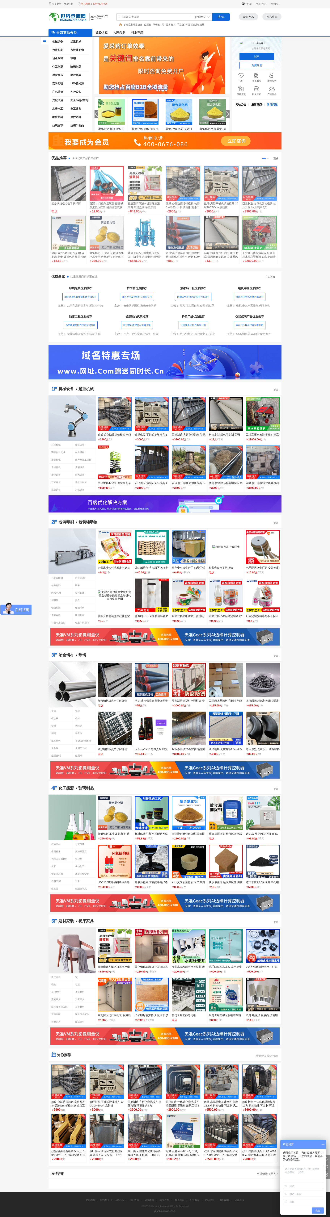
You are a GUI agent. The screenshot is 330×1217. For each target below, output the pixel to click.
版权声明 (164, 1199)
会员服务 (179, 1199)
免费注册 (68, 3)
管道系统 (56, 1014)
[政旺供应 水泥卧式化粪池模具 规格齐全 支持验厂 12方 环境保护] (107, 1131)
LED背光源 (77, 83)
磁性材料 (56, 740)
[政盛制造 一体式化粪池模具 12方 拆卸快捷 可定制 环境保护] (259, 1081)
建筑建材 (79, 1021)
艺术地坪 (150, 24)
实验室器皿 (81, 851)
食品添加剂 (57, 873)
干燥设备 (56, 467)
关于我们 (104, 1199)
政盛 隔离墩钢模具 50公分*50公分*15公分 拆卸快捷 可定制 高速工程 (68, 1155)
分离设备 (79, 474)
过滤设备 (56, 482)
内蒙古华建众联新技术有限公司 (193, 296)
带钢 (73, 58)
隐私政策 (149, 1199)
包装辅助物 (77, 49)
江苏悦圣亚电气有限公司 (193, 325)
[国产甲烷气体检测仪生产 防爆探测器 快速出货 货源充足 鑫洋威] (145, 233)
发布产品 (248, 16)
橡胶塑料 (57, 117)
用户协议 (134, 1199)
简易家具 (56, 1021)
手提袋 (160, 24)
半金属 (78, 733)
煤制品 (54, 888)
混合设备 (56, 489)
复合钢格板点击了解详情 (112, 700)
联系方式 (119, 1199)
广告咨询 (270, 277)
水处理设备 (81, 482)
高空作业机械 (58, 452)
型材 (53, 726)
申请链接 (262, 1173)
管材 (77, 711)
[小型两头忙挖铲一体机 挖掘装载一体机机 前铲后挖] (107, 233)
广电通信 (57, 91)
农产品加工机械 (83, 459)
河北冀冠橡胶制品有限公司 (137, 325)
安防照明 (57, 83)
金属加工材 (81, 748)
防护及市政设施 (59, 1007)
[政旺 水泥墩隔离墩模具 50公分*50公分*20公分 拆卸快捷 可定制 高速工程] (221, 1131)
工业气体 (79, 844)
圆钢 (53, 733)
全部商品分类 (67, 32)
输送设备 (79, 445)
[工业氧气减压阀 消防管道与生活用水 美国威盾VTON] (259, 233)
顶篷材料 (79, 992)
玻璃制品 (75, 66)
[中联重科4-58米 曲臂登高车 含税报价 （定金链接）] (68, 183)
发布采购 (272, 16)
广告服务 (194, 1199)
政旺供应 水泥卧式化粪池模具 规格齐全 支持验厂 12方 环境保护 (106, 1155)
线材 (77, 718)
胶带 (77, 585)
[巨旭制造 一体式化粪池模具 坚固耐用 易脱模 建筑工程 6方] (183, 1081)
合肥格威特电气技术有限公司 (80, 325)
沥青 (77, 881)
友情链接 (58, 1173)
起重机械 (75, 41)
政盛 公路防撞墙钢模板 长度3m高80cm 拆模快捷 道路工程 (68, 1105)
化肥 (53, 866)
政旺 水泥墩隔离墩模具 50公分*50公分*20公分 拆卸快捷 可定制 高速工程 (221, 1155)
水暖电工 (57, 108)
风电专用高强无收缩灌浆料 (225, 1015)
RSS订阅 (225, 1199)
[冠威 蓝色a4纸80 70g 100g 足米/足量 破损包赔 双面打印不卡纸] (183, 1131)
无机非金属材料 (59, 859)
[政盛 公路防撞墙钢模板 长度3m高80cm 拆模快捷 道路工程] (212, 111)
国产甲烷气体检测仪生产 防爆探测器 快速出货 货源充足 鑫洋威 (144, 256)
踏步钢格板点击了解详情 (112, 749)
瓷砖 (53, 984)
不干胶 (136, 24)
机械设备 (57, 41)
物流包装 (56, 607)
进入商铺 (68, 268)
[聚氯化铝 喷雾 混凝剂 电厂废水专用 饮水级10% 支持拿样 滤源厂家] (145, 111)
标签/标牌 (80, 578)
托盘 (77, 600)
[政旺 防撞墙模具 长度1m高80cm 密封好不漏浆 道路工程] (259, 1131)
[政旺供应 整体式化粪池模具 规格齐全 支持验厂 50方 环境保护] (145, 1131)
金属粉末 (56, 851)
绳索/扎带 (56, 593)
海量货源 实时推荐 (267, 1055)
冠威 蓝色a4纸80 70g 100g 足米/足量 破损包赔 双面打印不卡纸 (183, 1155)
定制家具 (56, 999)
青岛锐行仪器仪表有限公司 (249, 325)
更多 (276, 158)
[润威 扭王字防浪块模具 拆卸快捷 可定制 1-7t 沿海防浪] (68, 233)
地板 (77, 984)
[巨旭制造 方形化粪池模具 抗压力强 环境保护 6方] (145, 1081)
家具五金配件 (82, 1014)
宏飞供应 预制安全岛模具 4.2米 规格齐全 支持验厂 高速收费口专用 (182, 207)
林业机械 (79, 452)
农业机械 (56, 459)
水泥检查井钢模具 (175, 24)
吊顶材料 (56, 992)
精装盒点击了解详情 (221, 567)
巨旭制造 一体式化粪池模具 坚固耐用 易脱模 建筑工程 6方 (182, 1105)
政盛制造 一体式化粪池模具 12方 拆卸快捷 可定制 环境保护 (258, 1105)
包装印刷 (57, 49)
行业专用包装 (58, 622)
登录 (257, 56)
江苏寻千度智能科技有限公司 (137, 296)
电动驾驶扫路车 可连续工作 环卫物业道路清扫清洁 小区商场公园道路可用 (106, 207)
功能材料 (79, 1007)
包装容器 (56, 615)
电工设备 (75, 108)
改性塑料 (75, 117)
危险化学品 (81, 888)
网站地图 (209, 1199)
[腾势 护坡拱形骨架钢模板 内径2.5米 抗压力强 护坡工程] (259, 183)
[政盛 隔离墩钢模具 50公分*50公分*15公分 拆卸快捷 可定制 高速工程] (68, 1131)
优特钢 (78, 726)
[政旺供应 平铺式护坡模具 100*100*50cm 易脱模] (107, 1081)
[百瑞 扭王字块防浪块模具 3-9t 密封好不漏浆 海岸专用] (221, 183)
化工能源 (57, 66)
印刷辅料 (79, 607)
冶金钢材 (57, 58)
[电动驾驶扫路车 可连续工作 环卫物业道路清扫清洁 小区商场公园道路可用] (107, 183)
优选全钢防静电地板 (184, 1015)
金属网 (78, 755)
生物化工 (79, 866)
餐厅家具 (75, 75)
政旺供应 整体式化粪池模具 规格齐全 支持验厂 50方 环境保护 (144, 1155)
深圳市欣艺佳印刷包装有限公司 (81, 296)
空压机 (127, 24)
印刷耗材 (79, 615)
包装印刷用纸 (82, 622)
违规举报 (239, 1199)
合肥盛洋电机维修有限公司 (249, 296)
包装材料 (56, 585)
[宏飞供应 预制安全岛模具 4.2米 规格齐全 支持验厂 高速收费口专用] (183, 183)
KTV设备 (75, 91)
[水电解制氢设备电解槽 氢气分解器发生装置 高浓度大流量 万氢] (221, 233)
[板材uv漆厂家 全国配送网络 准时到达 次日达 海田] (145, 183)
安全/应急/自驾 (79, 100)
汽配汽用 (57, 100)
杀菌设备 (79, 467)
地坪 (188, 24)
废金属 (54, 748)
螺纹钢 (54, 718)
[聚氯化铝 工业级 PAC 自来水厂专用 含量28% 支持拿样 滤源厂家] (179, 111)
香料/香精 (56, 881)
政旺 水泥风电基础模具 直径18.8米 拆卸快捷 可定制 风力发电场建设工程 (221, 1105)
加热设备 (79, 489)
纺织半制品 (77, 125)
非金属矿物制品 (83, 740)
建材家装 (196, 24)
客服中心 (260, 3)
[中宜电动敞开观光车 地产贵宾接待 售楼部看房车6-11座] (183, 233)
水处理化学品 (82, 873)
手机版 (248, 3)
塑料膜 (54, 600)
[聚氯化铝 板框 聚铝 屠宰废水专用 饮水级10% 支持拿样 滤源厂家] (111, 111)
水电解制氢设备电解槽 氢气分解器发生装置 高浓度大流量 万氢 (220, 256)
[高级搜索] (119, 24)
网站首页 (90, 1199)
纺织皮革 (57, 125)
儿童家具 (79, 999)
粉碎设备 (56, 474)
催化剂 (78, 859)
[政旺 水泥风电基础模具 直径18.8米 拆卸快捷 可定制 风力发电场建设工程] (221, 1081)
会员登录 (56, 3)
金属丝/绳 (56, 755)
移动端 (274, 3)
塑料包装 (79, 593)
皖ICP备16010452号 (165, 1211)
